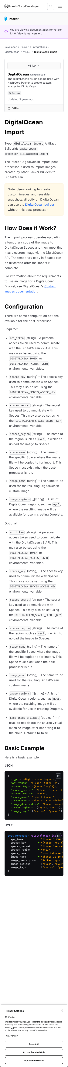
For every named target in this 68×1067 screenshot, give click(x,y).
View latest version (29, 33)
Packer (25, 46)
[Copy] (58, 776)
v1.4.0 (26, 51)
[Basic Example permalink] (48, 748)
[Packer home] (12, 19)
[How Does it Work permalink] (60, 228)
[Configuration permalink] (47, 307)
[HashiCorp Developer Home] (22, 6)
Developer (11, 46)
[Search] (50, 6)
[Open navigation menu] (60, 6)
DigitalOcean (12, 51)
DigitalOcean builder (39, 204)
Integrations (39, 46)
